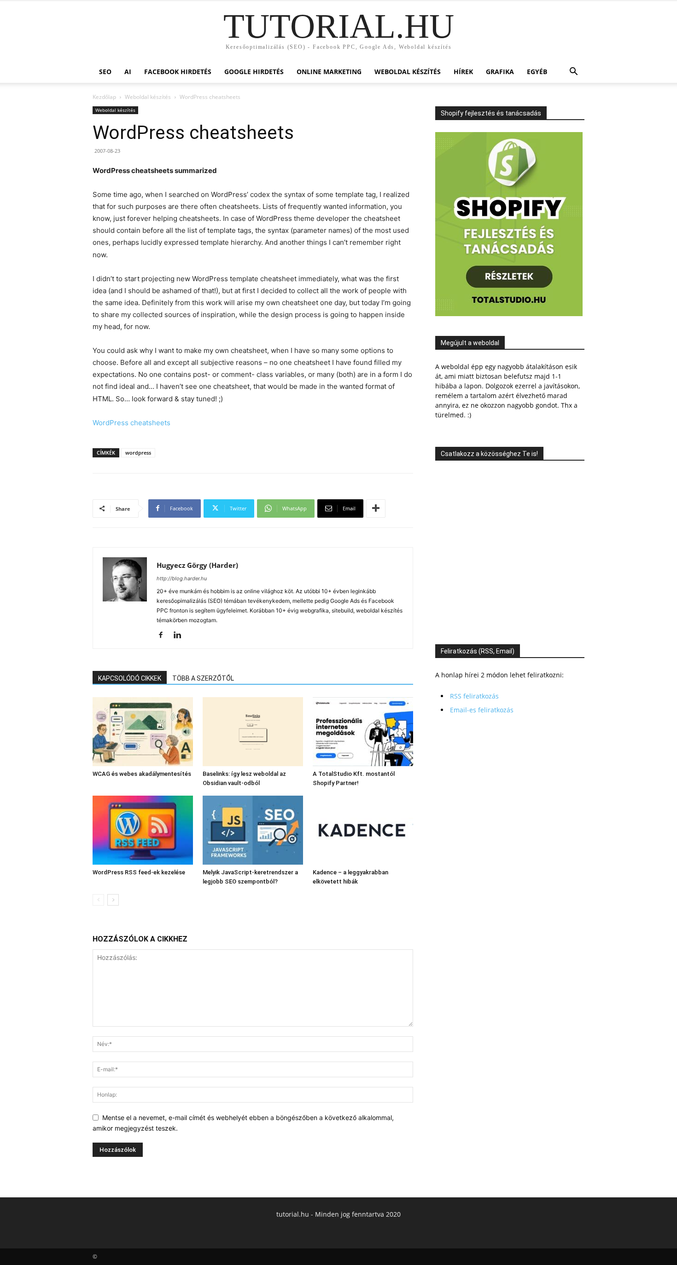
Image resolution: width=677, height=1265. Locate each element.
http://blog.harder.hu (182, 578)
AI (127, 71)
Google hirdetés (254, 71)
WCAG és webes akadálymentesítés (142, 773)
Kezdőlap (104, 97)
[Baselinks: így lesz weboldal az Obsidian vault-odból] (253, 731)
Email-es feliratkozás (482, 709)
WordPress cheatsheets (131, 422)
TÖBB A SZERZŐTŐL (203, 678)
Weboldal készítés (407, 71)
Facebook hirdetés (177, 71)
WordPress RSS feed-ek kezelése (139, 872)
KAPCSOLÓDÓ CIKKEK (129, 678)
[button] (573, 72)
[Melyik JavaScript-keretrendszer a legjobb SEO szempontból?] (253, 830)
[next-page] (113, 900)
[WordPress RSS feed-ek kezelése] (143, 830)
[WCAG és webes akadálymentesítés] (143, 731)
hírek (463, 71)
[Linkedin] (180, 635)
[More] (375, 508)
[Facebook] (164, 635)
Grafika (500, 71)
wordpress (138, 452)
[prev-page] (98, 900)
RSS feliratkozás (474, 696)
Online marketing (329, 71)
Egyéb (537, 71)
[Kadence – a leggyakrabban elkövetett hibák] (363, 830)
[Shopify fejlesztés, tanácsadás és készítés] (509, 313)
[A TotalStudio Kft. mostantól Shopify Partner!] (363, 731)
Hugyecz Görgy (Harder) (197, 565)
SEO (105, 71)
